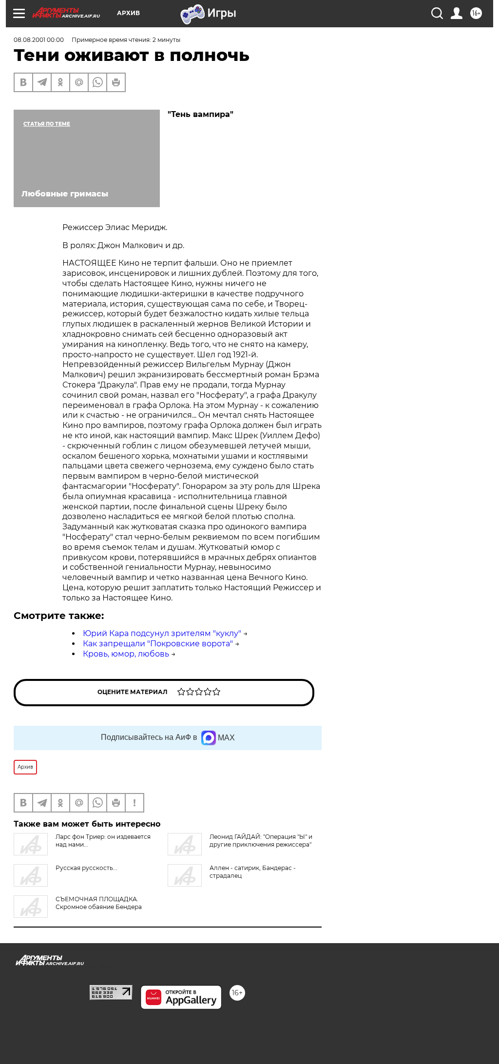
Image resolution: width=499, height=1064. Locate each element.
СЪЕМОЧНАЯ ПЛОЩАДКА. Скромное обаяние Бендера (99, 902)
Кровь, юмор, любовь (126, 653)
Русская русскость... (86, 867)
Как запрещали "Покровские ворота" (158, 643)
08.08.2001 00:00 (39, 39)
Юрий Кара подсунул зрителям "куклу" (162, 633)
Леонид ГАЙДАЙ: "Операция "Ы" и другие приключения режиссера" (261, 840)
